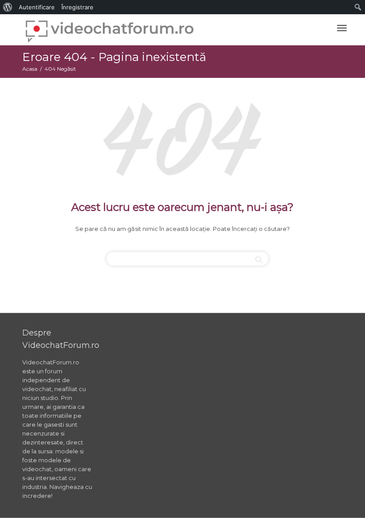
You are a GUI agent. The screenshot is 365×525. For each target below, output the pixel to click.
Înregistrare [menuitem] (77, 7)
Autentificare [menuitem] (37, 7)
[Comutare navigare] (342, 28)
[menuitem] (8, 7)
